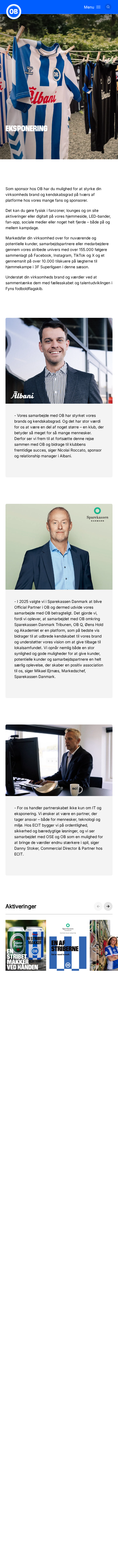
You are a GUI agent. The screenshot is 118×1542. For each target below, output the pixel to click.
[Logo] (13, 11)
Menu (89, 7)
